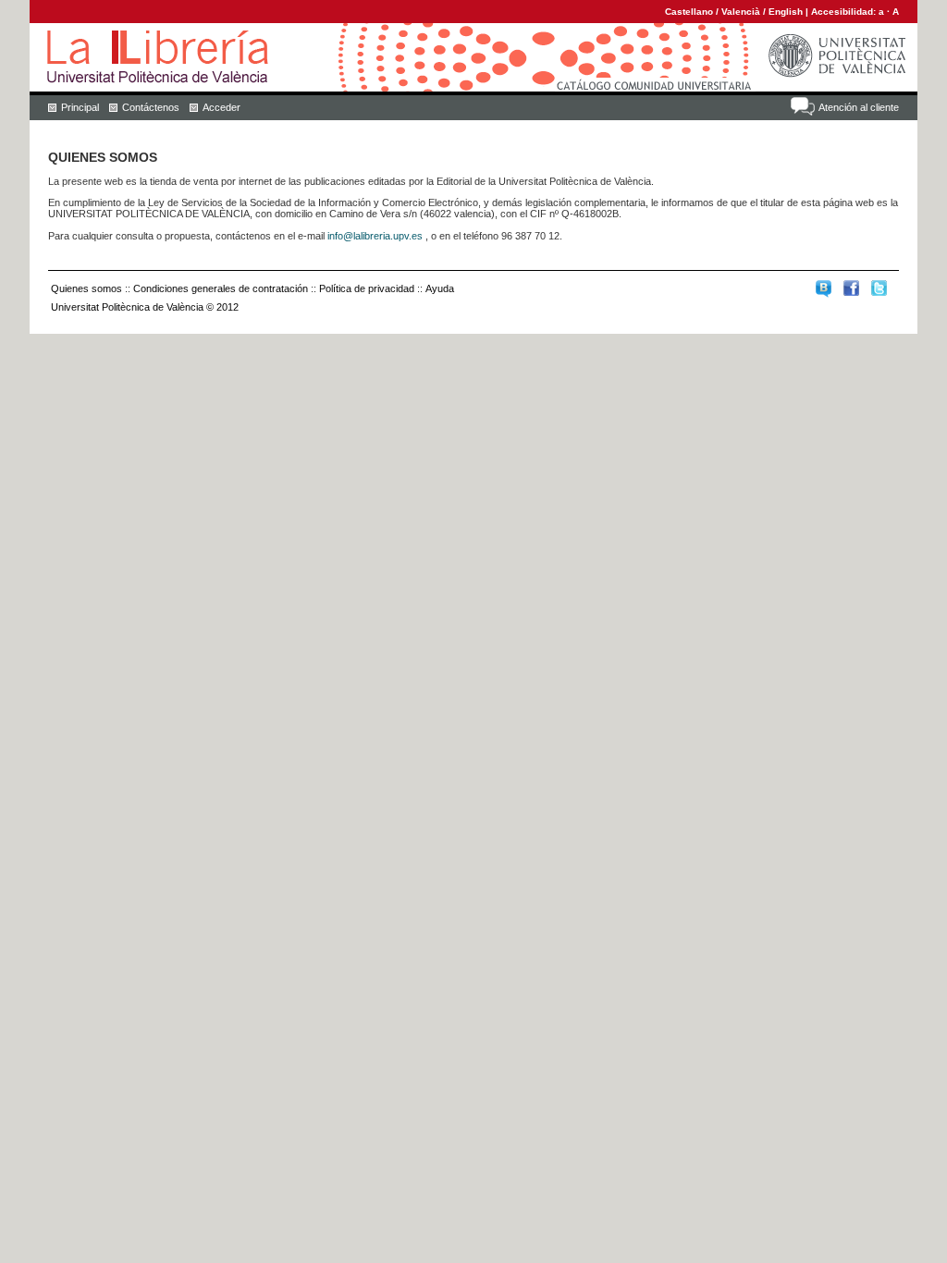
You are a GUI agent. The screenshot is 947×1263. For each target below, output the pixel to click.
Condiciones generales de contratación (220, 288)
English (786, 11)
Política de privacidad (366, 288)
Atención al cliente (858, 107)
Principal (80, 107)
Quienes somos (86, 288)
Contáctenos (150, 107)
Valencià (740, 11)
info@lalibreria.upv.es (375, 235)
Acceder (221, 107)
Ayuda (439, 288)
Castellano (689, 11)
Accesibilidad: (845, 11)
